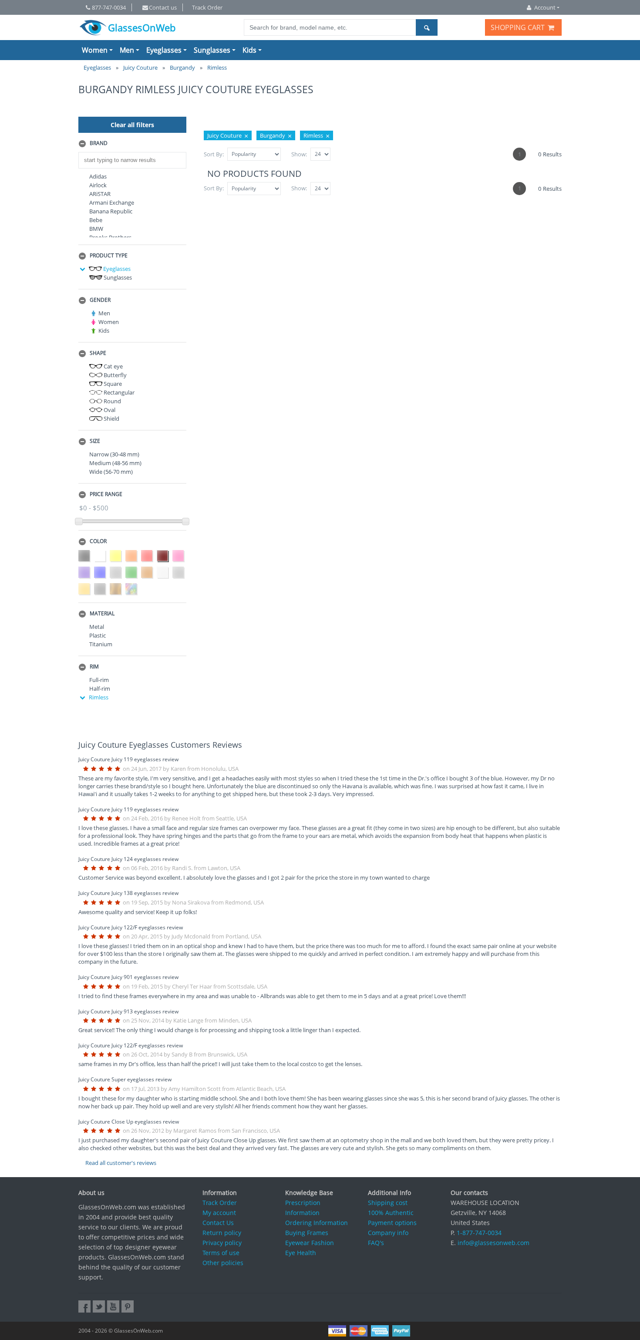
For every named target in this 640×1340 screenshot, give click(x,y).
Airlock (98, 185)
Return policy (221, 1233)
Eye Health (300, 1253)
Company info (388, 1233)
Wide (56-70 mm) (111, 472)
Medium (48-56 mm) (115, 463)
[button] (132, 144)
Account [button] (545, 7)
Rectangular (118, 392)
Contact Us (218, 1222)
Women (95, 50)
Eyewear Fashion (309, 1243)
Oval (108, 410)
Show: (299, 154)
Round (111, 401)
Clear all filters (132, 125)
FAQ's (376, 1243)
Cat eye (112, 366)
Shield (110, 418)
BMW (96, 229)
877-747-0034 (109, 7)
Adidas (98, 176)
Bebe (95, 220)
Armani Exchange (111, 202)
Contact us (163, 7)
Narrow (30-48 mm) (114, 454)
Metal (96, 627)
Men (127, 50)
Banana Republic (110, 211)
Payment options (392, 1222)
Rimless (98, 697)
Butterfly (114, 375)
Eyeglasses (164, 50)
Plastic (97, 635)
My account (219, 1212)
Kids (249, 50)
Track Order (207, 7)
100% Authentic (391, 1212)
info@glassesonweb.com (493, 1243)
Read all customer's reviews (120, 1163)
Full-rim (99, 680)
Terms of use (220, 1253)
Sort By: (214, 154)
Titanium (100, 644)
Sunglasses (212, 50)
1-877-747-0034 (479, 1233)
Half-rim (99, 688)
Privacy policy (222, 1243)
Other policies (222, 1263)
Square (112, 384)
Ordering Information (316, 1222)
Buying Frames (306, 1233)
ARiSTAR (100, 194)
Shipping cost (388, 1202)
